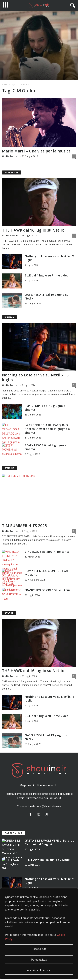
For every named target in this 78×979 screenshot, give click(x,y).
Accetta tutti (39, 948)
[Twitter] (47, 814)
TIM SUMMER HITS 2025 (24, 525)
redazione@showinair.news (45, 806)
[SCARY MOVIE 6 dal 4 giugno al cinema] (12, 450)
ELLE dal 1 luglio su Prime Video (46, 275)
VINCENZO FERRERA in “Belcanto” (48, 552)
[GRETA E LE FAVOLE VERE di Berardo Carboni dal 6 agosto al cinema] (12, 849)
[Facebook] (31, 814)
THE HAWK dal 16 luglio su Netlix (33, 230)
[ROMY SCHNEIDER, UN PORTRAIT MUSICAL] (12, 577)
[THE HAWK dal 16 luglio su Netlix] (39, 202)
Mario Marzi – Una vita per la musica (36, 151)
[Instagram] (39, 814)
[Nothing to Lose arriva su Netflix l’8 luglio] (12, 261)
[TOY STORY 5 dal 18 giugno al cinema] (12, 411)
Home (4, 84)
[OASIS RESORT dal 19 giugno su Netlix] (12, 300)
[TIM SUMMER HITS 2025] (39, 498)
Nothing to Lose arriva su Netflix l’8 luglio (35, 377)
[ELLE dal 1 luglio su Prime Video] (12, 280)
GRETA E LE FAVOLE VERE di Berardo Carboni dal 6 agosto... (49, 842)
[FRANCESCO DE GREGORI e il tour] (12, 595)
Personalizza (39, 959)
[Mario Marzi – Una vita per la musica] (39, 122)
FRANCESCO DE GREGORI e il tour (47, 590)
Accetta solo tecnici (39, 970)
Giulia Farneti (10, 156)
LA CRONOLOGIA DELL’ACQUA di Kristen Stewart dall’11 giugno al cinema (48, 429)
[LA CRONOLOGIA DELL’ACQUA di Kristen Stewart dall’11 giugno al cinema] (12, 435)
